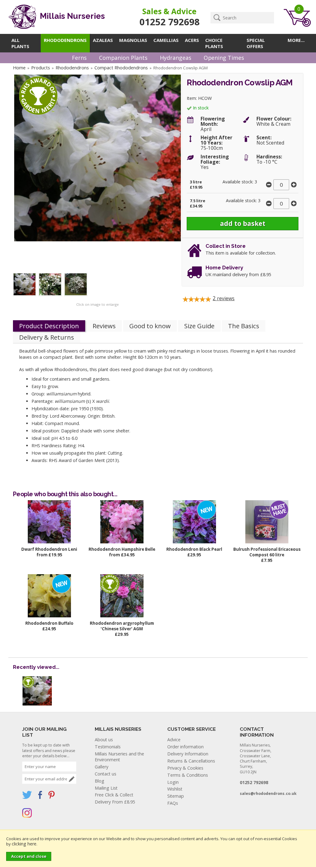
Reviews (104, 325)
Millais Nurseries (71, 16)
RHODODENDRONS (65, 40)
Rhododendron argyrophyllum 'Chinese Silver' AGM (122, 626)
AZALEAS (103, 40)
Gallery (101, 767)
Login (173, 782)
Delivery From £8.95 (115, 802)
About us (104, 739)
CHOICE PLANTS (214, 43)
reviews (224, 298)
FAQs (172, 803)
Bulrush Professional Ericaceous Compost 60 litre (267, 552)
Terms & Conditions (187, 775)
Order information (185, 747)
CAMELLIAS (166, 40)
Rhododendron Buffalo (49, 623)
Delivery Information (187, 754)
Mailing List (106, 788)
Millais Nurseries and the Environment (119, 757)
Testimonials (108, 747)
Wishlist (174, 789)
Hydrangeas (175, 57)
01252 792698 (169, 22)
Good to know (150, 325)
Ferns (79, 57)
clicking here (24, 844)
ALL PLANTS (20, 43)
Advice (174, 739)
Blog (99, 781)
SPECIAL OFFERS (256, 43)
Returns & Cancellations (191, 761)
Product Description (49, 325)
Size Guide (199, 325)
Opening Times (224, 57)
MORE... (296, 40)
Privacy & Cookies (185, 768)
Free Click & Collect (114, 795)
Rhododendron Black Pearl (194, 549)
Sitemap (175, 796)
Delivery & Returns (46, 337)
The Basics (243, 325)
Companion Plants (123, 57)
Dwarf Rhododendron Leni (49, 549)
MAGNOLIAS (133, 40)
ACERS (192, 40)
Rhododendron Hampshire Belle (122, 549)
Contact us (105, 774)
